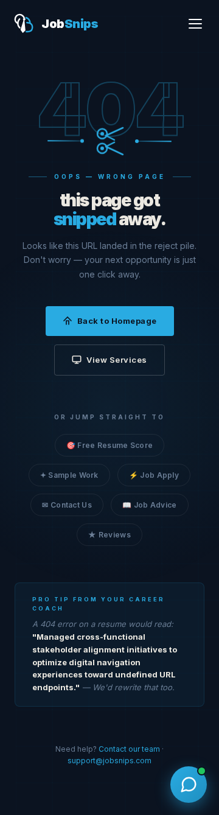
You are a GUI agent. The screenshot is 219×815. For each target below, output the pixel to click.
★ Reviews (109, 534)
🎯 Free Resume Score (109, 445)
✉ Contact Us (67, 504)
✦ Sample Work (69, 475)
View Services (116, 360)
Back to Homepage (117, 321)
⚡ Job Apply (154, 475)
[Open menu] (195, 23)
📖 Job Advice (149, 504)
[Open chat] (188, 784)
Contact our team (129, 749)
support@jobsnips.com (109, 760)
